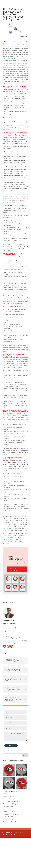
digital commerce (8, 539)
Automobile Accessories (9, 796)
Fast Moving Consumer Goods (11, 801)
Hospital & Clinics (8, 806)
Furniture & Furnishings (9, 804)
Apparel (5, 793)
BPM (9, 135)
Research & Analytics (9, 819)
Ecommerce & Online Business (11, 822)
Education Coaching (8, 799)
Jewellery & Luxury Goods (10, 811)
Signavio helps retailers (10, 195)
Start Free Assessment (14, 569)
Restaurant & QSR (8, 816)
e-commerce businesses (12, 256)
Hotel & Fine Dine (8, 809)
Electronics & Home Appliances (11, 814)
